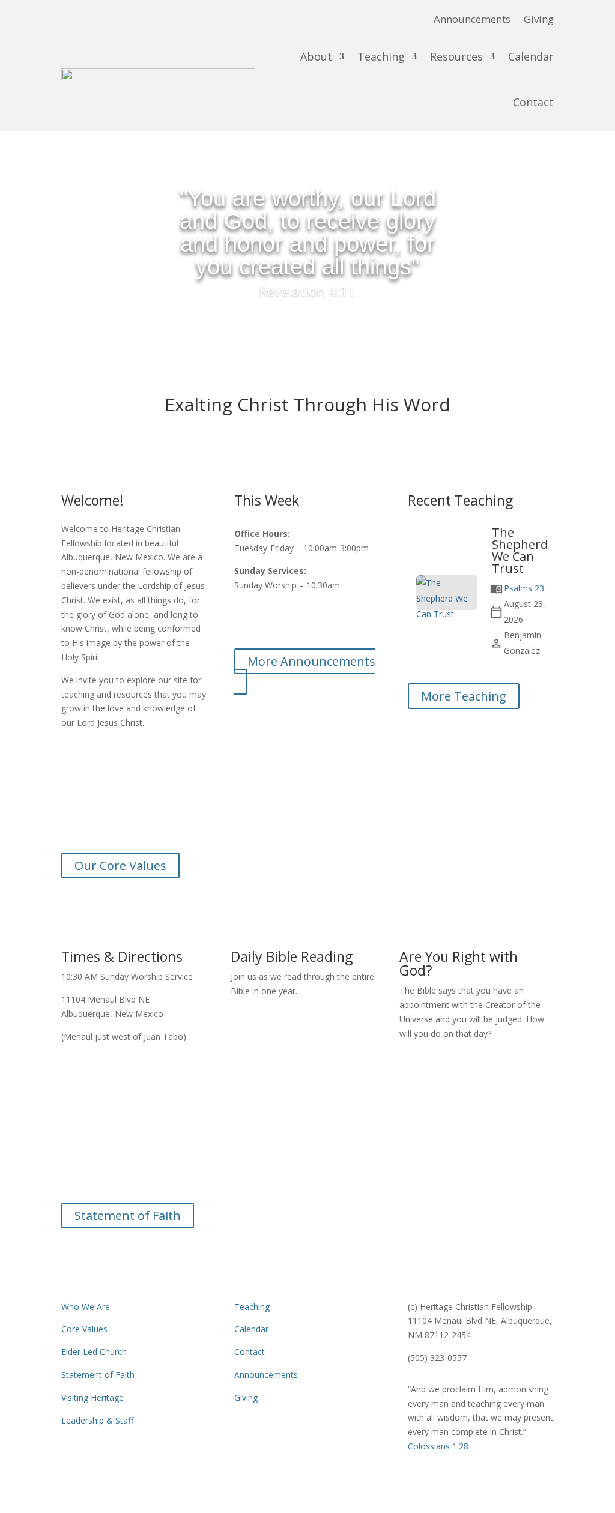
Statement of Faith (127, 1215)
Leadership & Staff (97, 1420)
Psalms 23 (524, 588)
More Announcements (311, 661)
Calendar (531, 56)
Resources (456, 56)
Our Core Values (120, 865)
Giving (539, 20)
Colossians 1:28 (307, 1180)
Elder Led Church (94, 1351)
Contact (533, 102)
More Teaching (463, 696)
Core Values (84, 1329)
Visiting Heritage (92, 1397)
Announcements (472, 20)
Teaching (381, 56)
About (316, 56)
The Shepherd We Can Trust (520, 551)
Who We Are (85, 1306)
